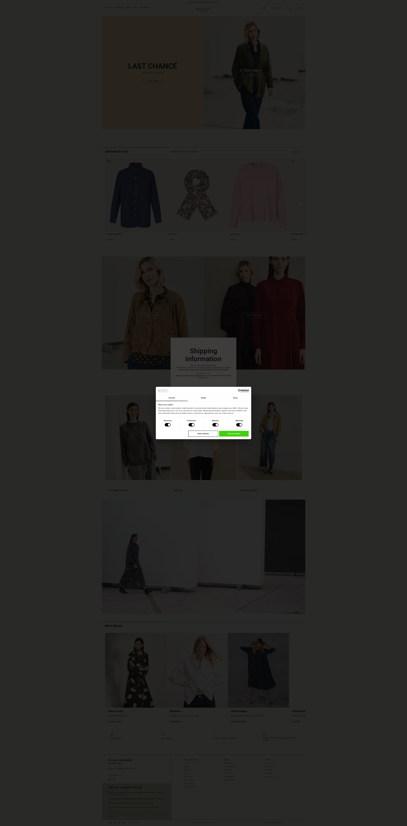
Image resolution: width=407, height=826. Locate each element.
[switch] (192, 425)
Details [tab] (203, 398)
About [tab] (235, 398)
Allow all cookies (234, 433)
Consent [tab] (172, 398)
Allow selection (203, 433)
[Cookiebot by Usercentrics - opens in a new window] (239, 390)
